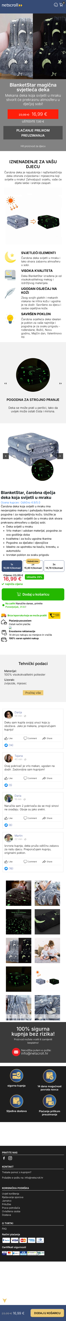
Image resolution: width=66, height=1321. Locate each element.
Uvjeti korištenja (10, 1193)
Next (60, 458)
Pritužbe (6, 1204)
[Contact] (56, 4)
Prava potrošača (11, 1207)
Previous (6, 458)
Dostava (6, 1214)
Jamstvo (6, 1200)
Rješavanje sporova (12, 1197)
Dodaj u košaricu (36, 594)
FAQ (4, 1228)
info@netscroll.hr (36, 1052)
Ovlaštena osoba (11, 1211)
